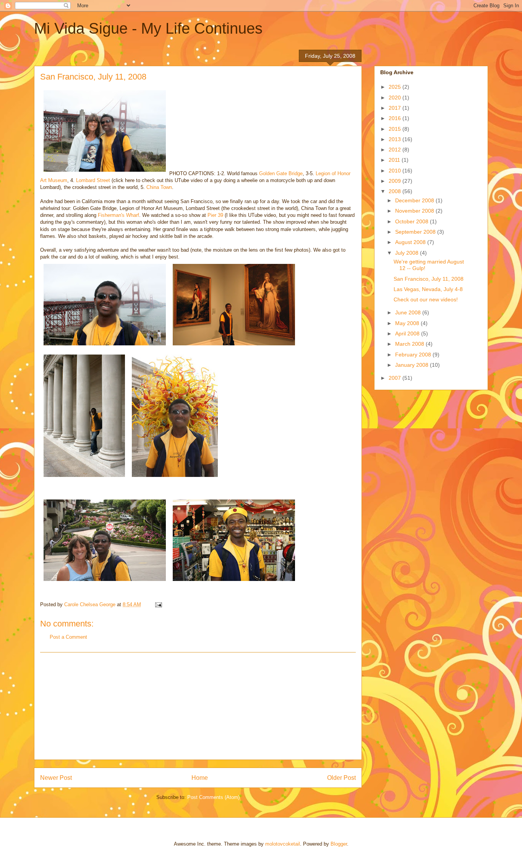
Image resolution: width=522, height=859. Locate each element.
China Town (159, 187)
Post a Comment (68, 637)
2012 (395, 149)
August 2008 (411, 242)
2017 (395, 108)
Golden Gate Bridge (281, 173)
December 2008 (415, 200)
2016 (395, 118)
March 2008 (410, 344)
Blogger (339, 844)
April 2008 (408, 333)
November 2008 (415, 211)
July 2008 (407, 253)
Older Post (341, 777)
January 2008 (412, 365)
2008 (395, 191)
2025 (395, 87)
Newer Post (56, 777)
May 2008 (408, 323)
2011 (395, 160)
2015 (395, 129)
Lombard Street (93, 180)
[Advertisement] (198, 706)
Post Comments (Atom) (213, 797)
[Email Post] (158, 604)
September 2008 (416, 232)
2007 (395, 378)
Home (199, 777)
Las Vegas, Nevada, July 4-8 (428, 289)
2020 (395, 97)
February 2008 (414, 354)
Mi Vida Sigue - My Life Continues (148, 28)
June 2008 (408, 312)
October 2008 (412, 221)
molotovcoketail (282, 844)
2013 (395, 139)
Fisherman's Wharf (118, 215)
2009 (395, 181)
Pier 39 (215, 215)
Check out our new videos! (426, 299)
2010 (395, 171)
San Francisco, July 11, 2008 (429, 279)
